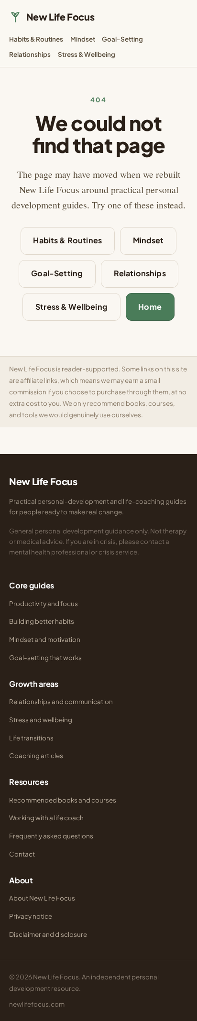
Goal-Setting (122, 39)
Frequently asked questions (51, 836)
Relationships (30, 54)
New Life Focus (60, 16)
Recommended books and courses (62, 800)
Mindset (82, 39)
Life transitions (31, 738)
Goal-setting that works (45, 657)
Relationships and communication (61, 701)
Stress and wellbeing (40, 720)
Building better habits (41, 621)
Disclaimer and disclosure (48, 934)
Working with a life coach (46, 818)
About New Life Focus (42, 898)
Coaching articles (36, 755)
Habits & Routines (36, 39)
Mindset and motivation (44, 639)
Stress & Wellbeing (86, 54)
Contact (22, 854)
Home (150, 307)
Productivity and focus (43, 603)
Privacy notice (30, 916)
